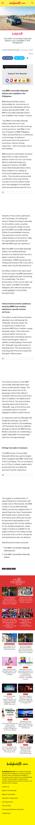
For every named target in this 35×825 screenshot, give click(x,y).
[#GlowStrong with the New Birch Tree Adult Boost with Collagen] (9, 661)
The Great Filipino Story (25, 644)
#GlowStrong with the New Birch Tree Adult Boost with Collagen (9, 672)
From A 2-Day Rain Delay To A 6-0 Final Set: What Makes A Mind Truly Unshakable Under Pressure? (9, 623)
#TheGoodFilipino (9, 644)
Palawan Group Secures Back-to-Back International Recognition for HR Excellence (25, 724)
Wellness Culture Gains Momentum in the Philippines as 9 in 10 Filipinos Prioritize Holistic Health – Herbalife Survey (25, 674)
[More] (27, 58)
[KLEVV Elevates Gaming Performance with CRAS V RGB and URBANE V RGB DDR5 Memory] (9, 688)
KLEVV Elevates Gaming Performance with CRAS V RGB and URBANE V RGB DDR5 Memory (9, 700)
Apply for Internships (8, 794)
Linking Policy (6, 813)
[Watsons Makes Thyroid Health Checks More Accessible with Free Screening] (25, 738)
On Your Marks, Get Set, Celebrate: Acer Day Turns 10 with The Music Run (9, 749)
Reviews (8, 568)
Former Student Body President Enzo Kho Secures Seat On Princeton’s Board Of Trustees (9, 601)
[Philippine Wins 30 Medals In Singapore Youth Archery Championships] (25, 613)
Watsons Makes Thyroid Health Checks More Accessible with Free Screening (25, 750)
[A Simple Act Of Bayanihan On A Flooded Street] (9, 637)
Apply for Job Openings (9, 790)
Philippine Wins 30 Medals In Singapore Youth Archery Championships (25, 622)
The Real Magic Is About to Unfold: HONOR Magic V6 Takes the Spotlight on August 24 (25, 699)
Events (9, 667)
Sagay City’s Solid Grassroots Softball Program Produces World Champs (26, 600)
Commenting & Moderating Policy (13, 809)
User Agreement (7, 802)
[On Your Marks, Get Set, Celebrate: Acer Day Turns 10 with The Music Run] (9, 738)
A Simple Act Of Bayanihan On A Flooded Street (9, 647)
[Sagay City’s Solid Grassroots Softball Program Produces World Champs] (25, 591)
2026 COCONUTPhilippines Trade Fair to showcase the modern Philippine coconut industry (10, 726)
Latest (4, 568)
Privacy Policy (6, 805)
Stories (13, 568)
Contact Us (5, 787)
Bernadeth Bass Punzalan (12, 50)
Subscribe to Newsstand (10, 798)
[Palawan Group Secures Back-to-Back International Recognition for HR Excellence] (25, 713)
